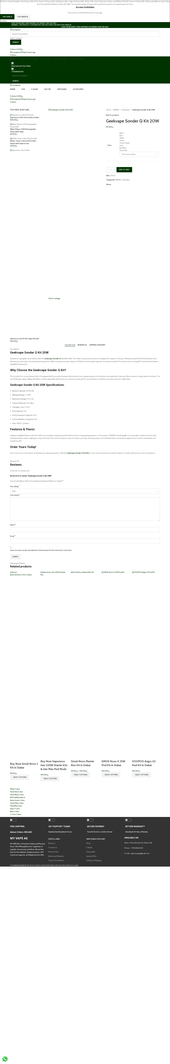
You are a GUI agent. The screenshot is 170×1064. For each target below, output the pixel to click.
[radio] (139, 133)
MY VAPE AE (19, 838)
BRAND (116, 110)
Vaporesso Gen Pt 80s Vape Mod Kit (24, 338)
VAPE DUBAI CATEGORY (95, 839)
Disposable (90, 852)
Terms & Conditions (56, 860)
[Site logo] (15, 29)
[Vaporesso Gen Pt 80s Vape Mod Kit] (27, 243)
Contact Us (52, 847)
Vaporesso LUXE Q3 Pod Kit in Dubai (24, 117)
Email (12, 536)
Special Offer (91, 856)
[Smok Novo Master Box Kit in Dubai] (85, 665)
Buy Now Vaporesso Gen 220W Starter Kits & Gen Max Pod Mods (54, 765)
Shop (88, 843)
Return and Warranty (56, 856)
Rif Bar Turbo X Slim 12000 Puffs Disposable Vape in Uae (23, 142)
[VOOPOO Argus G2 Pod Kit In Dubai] (146, 665)
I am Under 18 (22, 17)
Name (13, 525)
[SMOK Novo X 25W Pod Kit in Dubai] (115, 665)
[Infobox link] (27, 826)
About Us (51, 843)
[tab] (70, 345)
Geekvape (125, 110)
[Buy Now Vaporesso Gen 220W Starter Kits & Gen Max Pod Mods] (54, 665)
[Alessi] (85, 802)
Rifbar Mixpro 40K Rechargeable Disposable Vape (23, 130)
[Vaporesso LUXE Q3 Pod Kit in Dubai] (21, 115)
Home (108, 110)
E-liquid (89, 847)
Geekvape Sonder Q (52, 358)
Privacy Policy (53, 852)
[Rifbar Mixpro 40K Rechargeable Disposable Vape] (27, 125)
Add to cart (124, 170)
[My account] (10, 46)
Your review (15, 495)
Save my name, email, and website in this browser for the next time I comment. (41, 550)
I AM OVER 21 (7, 17)
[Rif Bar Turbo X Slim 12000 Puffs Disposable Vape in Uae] (23, 138)
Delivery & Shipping (93, 860)
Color (109, 145)
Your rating (14, 486)
